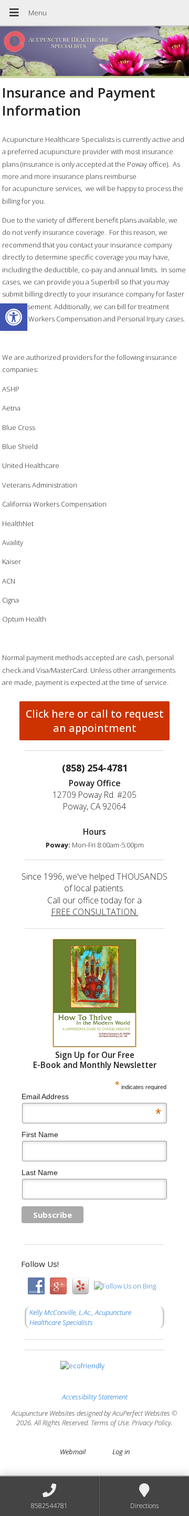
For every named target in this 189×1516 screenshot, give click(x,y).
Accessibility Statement (95, 1396)
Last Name (40, 1172)
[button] (13, 317)
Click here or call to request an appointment (95, 721)
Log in (121, 1451)
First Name (40, 1134)
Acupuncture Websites (43, 1413)
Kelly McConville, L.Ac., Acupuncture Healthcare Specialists (80, 1317)
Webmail (73, 1451)
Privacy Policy (151, 1422)
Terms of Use (110, 1422)
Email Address (91, 1096)
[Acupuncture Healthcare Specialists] (94, 52)
